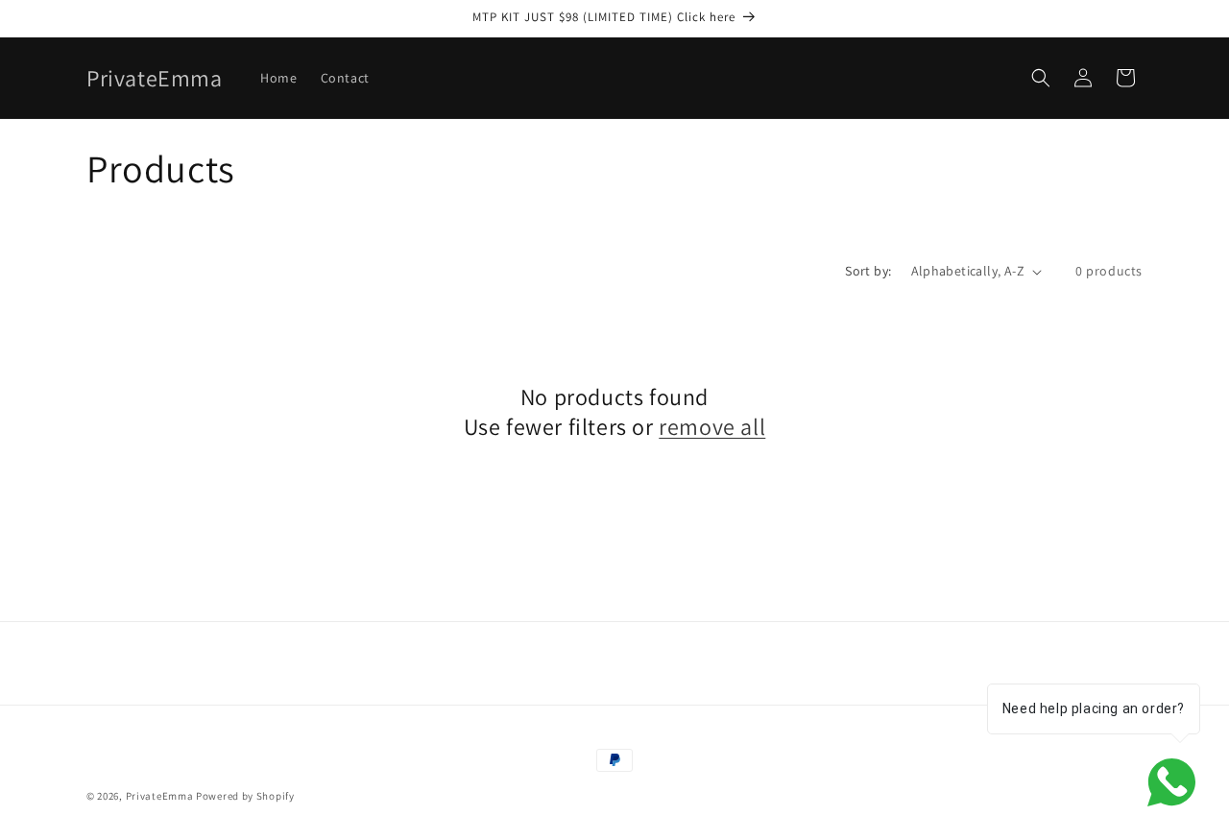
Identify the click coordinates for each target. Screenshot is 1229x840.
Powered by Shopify (245, 796)
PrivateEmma (160, 796)
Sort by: (868, 270)
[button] (1041, 78)
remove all (712, 427)
